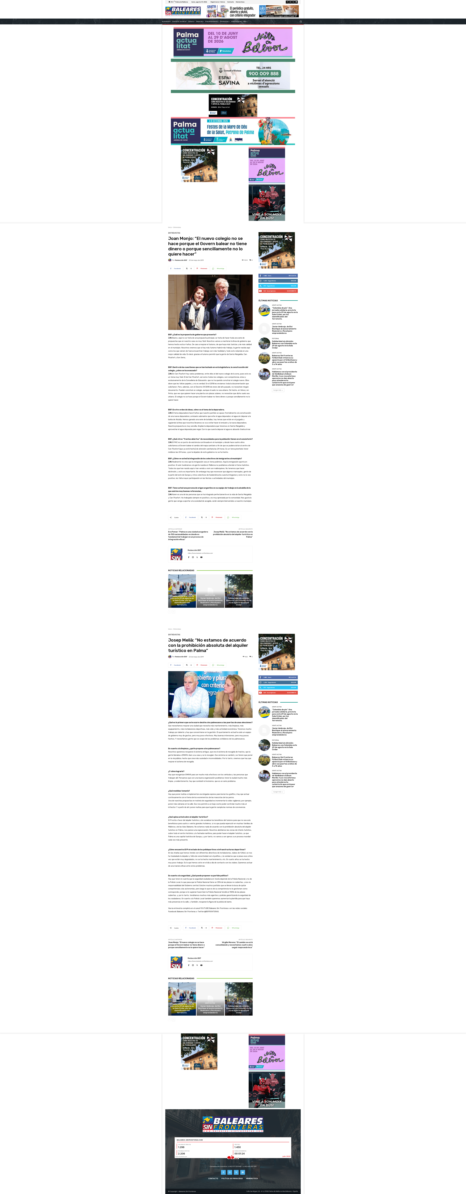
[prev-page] (169, 611)
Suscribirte (291, 291)
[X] (293, 2)
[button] (301, 21)
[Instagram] (290, 2)
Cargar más (277, 390)
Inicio (170, 227)
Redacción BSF (181, 260)
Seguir (293, 281)
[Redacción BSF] (170, 260)
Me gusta (292, 276)
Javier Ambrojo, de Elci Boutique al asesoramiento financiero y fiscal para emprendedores (210, 601)
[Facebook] (287, 2)
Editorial (238, 595)
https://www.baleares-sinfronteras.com (200, 553)
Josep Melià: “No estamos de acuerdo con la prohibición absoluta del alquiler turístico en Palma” (233, 534)
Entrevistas (177, 227)
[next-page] (173, 611)
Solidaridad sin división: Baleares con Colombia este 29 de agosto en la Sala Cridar (238, 601)
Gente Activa (182, 591)
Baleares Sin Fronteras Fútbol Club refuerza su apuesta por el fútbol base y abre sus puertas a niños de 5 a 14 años (284, 360)
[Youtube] (296, 2)
